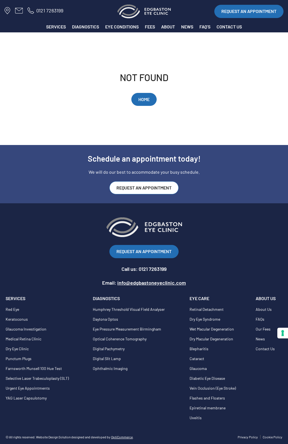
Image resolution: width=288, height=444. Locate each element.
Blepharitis (199, 348)
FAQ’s (204, 26)
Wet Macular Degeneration (212, 329)
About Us (264, 309)
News (260, 338)
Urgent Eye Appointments (28, 388)
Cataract (197, 358)
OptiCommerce (122, 437)
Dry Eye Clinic (17, 348)
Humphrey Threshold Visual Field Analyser (129, 309)
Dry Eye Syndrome (205, 319)
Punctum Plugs (19, 358)
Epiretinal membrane (208, 407)
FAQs (260, 319)
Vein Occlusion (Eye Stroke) (213, 388)
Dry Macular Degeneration (211, 338)
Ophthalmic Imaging (110, 368)
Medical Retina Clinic (23, 338)
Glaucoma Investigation (26, 329)
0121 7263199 (49, 10)
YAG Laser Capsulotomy (26, 398)
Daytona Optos (105, 319)
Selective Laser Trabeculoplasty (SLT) (37, 378)
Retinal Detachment (207, 309)
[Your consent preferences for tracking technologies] (282, 333)
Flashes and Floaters (207, 398)
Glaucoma (198, 368)
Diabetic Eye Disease (207, 378)
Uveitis (196, 417)
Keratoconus (17, 319)
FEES (150, 26)
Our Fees (263, 329)
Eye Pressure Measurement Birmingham (127, 329)
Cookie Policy (272, 437)
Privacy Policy (248, 437)
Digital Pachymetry (109, 348)
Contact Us (265, 348)
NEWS (187, 26)
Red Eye (12, 309)
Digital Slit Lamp (107, 358)
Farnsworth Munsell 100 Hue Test (34, 368)
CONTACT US (229, 26)
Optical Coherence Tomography (120, 338)
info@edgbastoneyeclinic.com (151, 283)
